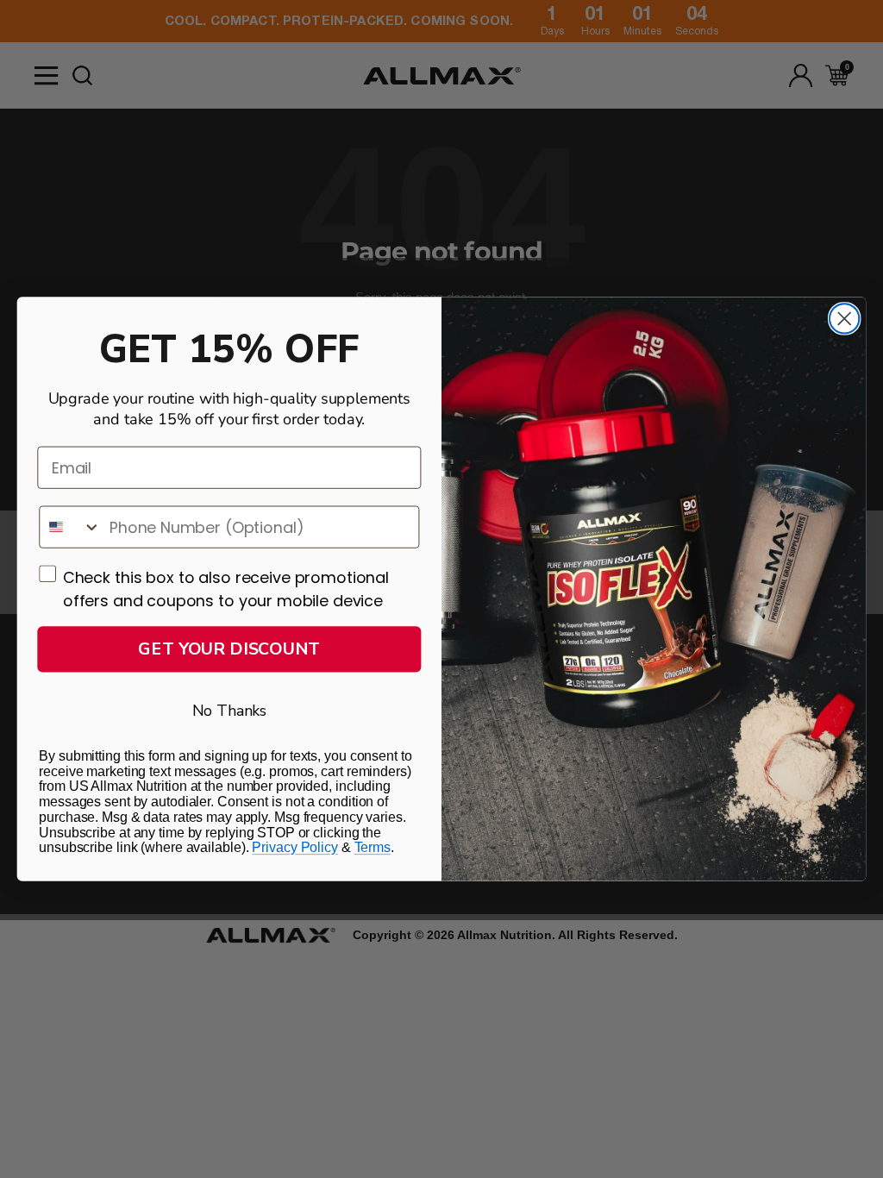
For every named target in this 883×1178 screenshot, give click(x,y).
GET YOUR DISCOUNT (229, 649)
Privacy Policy (294, 847)
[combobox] (70, 526)
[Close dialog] (844, 318)
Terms (372, 847)
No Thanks (229, 710)
